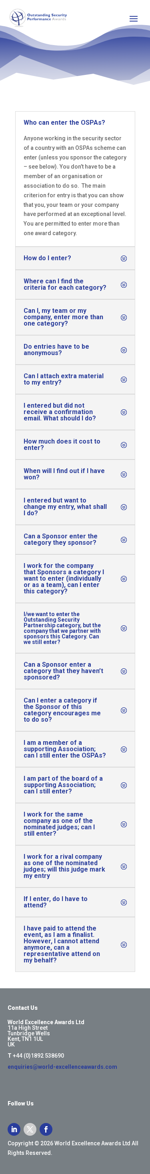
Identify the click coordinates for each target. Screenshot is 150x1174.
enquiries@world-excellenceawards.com (62, 1067)
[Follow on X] (30, 1129)
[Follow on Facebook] (46, 1129)
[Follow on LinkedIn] (14, 1129)
